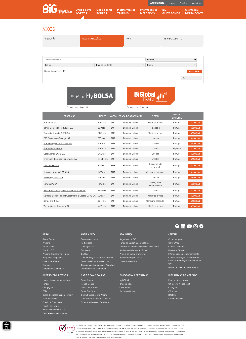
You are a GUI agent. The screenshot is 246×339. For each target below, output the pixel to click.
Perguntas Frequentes (53, 257)
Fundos (46, 284)
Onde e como (84, 12)
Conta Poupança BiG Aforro (94, 295)
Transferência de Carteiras (55, 313)
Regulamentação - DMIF (130, 257)
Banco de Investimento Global (57, 9)
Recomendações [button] (127, 291)
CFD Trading (125, 287)
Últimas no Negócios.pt (179, 284)
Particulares (86, 243)
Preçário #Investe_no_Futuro (56, 254)
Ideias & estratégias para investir (58, 295)
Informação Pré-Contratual (93, 268)
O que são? (50, 38)
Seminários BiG (175, 298)
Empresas (85, 250)
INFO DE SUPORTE (173, 38)
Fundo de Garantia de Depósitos (134, 243)
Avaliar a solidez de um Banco (133, 250)
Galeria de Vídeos (51, 261)
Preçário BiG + (49, 250)
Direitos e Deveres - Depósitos (95, 302)
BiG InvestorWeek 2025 (54, 309)
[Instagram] (195, 227)
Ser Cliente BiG (50, 298)
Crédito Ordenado (176, 246)
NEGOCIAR (195, 123)
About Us (196, 3)
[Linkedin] (183, 227)
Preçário (183, 3)
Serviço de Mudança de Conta (95, 261)
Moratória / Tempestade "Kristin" (183, 267)
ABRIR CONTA (157, 3)
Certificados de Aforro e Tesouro (96, 298)
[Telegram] (201, 226)
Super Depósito (88, 291)
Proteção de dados (128, 261)
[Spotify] (177, 226)
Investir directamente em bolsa (57, 280)
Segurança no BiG (127, 239)
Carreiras (47, 265)
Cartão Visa (173, 243)
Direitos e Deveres (176, 250)
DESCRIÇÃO (69, 116)
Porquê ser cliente (89, 239)
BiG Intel (172, 295)
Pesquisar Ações (91, 38)
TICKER (102, 116)
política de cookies (114, 325)
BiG (171, 12)
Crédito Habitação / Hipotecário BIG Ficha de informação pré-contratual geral (184, 260)
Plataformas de (126, 12)
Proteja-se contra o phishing (132, 254)
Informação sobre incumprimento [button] (183, 254)
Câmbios (172, 291)
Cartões (84, 254)
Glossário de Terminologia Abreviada (98, 265)
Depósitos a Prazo (89, 287)
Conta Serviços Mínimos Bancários (97, 257)
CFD (45, 291)
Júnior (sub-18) (87, 246)
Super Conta (87, 280)
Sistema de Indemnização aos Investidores (139, 246)
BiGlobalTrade (126, 284)
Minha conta (48, 246)
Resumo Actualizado (178, 280)
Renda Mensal (87, 284)
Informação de (148, 12)
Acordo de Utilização (96, 325)
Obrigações (48, 287)
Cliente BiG (194, 12)
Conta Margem (175, 239)
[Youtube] (189, 226)
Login (172, 3)
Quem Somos (49, 239)
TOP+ (128, 38)
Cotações (172, 287)
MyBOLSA (124, 280)
